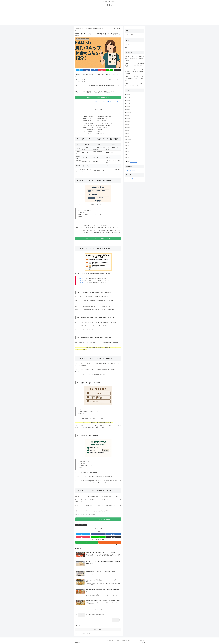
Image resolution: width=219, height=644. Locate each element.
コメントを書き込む (98, 629)
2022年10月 (128, 139)
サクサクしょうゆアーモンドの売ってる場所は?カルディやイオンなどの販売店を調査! (134, 58)
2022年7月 (127, 145)
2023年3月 (127, 130)
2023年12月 (128, 112)
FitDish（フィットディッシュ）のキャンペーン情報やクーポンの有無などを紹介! (134, 78)
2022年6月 (127, 148)
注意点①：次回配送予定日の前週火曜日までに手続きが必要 (97, 122)
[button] (117, 70)
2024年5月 (127, 97)
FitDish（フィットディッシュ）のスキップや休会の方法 (95, 127)
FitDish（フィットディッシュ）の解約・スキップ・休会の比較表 (97, 116)
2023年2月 (127, 133)
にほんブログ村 (133, 162)
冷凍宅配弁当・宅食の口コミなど (82, 524)
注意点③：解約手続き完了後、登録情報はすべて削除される (97, 125)
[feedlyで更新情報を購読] (86, 542)
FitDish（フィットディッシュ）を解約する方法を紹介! (95, 118)
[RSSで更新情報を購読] (109, 542)
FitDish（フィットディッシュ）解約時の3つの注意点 (95, 120)
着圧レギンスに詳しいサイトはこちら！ (128, 640)
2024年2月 (127, 106)
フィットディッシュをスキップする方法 (93, 129)
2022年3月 (127, 157)
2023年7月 (127, 121)
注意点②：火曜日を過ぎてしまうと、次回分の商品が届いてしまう (99, 123)
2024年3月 (127, 103)
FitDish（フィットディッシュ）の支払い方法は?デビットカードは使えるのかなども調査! (134, 71)
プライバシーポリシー (130, 178)
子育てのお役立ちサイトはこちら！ (113, 640)
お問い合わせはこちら (130, 170)
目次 (97, 113)
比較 (126, 47)
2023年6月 (127, 124)
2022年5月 (127, 151)
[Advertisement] (109, 17)
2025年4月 (127, 94)
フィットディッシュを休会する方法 (92, 131)
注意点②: (81, 280)
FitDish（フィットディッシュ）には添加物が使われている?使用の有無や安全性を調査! (134, 65)
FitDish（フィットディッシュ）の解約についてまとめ (95, 133)
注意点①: (81, 278)
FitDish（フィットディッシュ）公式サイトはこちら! (98, 97)
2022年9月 (127, 142)
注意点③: (81, 282)
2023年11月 (128, 115)
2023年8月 (127, 118)
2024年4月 (127, 100)
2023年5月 (127, 127)
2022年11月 (128, 136)
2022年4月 (127, 154)
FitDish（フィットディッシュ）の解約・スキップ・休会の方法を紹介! (134, 84)
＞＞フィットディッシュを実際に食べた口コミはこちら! (108, 101)
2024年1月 (127, 109)
